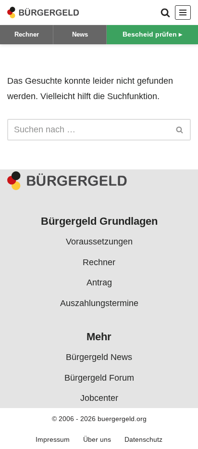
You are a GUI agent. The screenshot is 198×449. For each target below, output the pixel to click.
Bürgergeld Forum (99, 378)
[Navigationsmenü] (183, 12)
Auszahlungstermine (99, 303)
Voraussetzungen (99, 241)
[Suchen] (165, 12)
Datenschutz (143, 439)
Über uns (97, 439)
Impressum (53, 439)
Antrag (99, 282)
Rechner (26, 34)
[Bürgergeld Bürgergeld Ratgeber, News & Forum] (43, 12)
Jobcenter (99, 398)
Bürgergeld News (99, 357)
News (80, 34)
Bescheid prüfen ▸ (152, 34)
